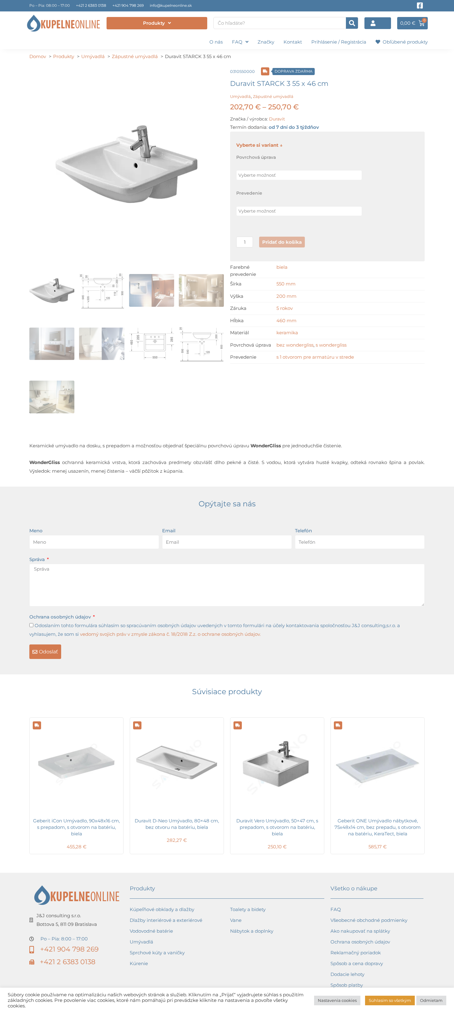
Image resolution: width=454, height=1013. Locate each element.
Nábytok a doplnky (251, 931)
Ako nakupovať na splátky (360, 931)
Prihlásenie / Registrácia (338, 42)
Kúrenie (139, 963)
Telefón (303, 531)
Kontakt (293, 42)
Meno (36, 531)
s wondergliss (331, 345)
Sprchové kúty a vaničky (157, 953)
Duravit (277, 119)
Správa (37, 559)
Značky (266, 42)
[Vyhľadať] (352, 23)
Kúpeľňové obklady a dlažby (162, 909)
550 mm (286, 284)
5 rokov (284, 308)
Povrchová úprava (256, 157)
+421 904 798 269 (128, 5)
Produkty (154, 23)
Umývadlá (240, 96)
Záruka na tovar (348, 996)
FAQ (237, 42)
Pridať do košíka (282, 242)
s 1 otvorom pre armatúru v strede (315, 357)
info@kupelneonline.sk (171, 5)
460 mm (286, 320)
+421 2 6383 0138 (91, 5)
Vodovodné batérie (151, 931)
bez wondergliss (294, 345)
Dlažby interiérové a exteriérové (166, 920)
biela (282, 267)
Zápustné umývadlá (273, 96)
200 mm (286, 296)
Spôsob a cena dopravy (356, 963)
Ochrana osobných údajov (60, 617)
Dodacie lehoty (347, 974)
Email (168, 531)
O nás (216, 42)
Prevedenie (249, 193)
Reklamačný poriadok (355, 953)
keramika (287, 333)
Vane (236, 920)
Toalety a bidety (248, 909)
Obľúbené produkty (404, 42)
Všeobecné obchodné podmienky (368, 920)
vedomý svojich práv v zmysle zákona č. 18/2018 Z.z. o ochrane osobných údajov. (170, 634)
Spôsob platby (346, 985)
